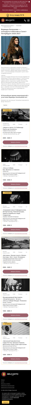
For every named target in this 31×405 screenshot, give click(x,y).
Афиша (3, 380)
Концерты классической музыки (7, 20)
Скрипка (5, 105)
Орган (2, 381)
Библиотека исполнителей (7, 387)
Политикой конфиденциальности (10, 398)
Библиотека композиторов (7, 385)
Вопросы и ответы (5, 383)
